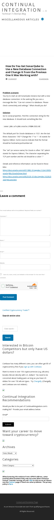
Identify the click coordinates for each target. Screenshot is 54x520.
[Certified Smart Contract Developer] (4, 441)
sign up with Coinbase (33, 367)
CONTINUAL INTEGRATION (22, 7)
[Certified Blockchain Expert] (4, 390)
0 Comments (43, 79)
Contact (12, 482)
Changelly (38, 381)
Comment (3, 216)
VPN (30, 480)
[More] (42, 19)
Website (2, 263)
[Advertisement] (27, 38)
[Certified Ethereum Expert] (4, 471)
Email (2, 251)
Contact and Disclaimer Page (27, 502)
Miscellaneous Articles (20, 20)
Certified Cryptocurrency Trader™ (16, 310)
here (11, 484)
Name (2, 240)
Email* (5, 415)
